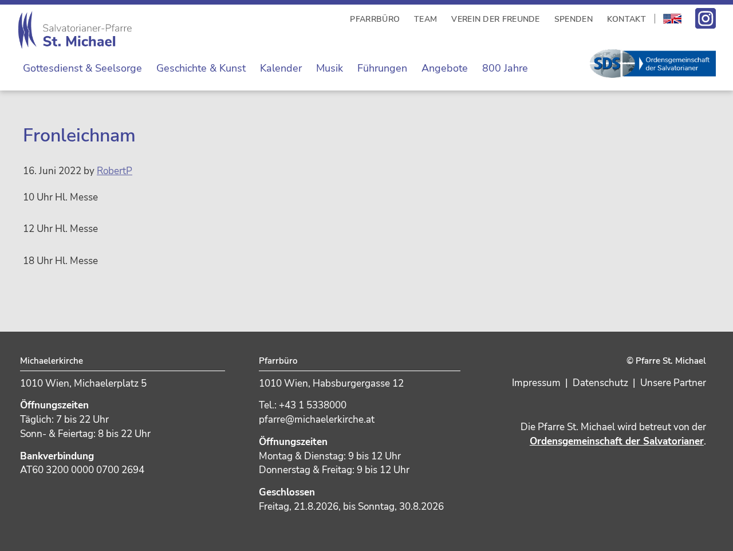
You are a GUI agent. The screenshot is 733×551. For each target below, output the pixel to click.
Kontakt (626, 19)
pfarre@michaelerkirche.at (317, 419)
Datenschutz (600, 382)
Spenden (573, 19)
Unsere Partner (673, 382)
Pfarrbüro (375, 19)
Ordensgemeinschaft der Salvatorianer (617, 441)
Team (425, 19)
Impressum (536, 382)
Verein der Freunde (495, 19)
